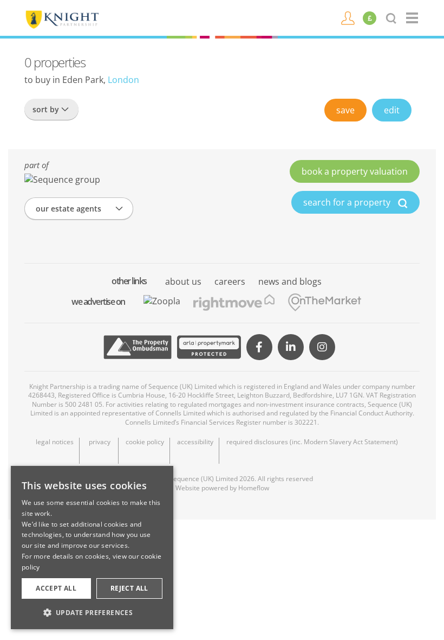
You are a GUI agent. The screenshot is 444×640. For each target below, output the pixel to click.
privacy (99, 442)
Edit (392, 110)
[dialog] (92, 547)
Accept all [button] (56, 588)
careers (229, 281)
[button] (92, 612)
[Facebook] (259, 347)
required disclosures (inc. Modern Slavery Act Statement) (312, 442)
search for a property (348, 202)
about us (183, 281)
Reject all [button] (129, 588)
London (123, 80)
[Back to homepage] (413, 18)
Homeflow (253, 487)
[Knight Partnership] (61, 18)
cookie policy (145, 442)
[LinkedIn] (291, 347)
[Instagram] (322, 347)
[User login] (348, 17)
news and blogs (290, 281)
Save (345, 110)
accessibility (195, 442)
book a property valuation (355, 171)
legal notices (55, 442)
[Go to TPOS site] (137, 347)
